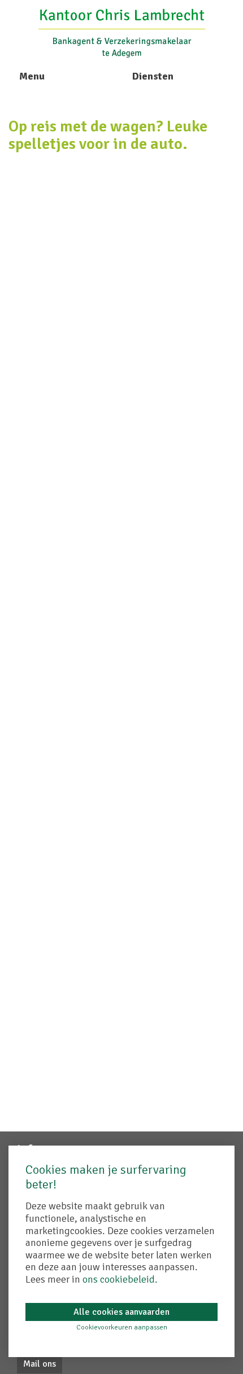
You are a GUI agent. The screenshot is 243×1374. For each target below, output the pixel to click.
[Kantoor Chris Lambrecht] (121, 32)
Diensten (152, 76)
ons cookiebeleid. (120, 1279)
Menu (32, 76)
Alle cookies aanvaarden (121, 1312)
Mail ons (39, 1363)
